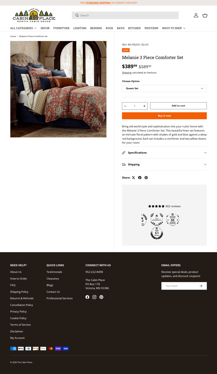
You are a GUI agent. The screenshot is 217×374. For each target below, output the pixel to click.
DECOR (45, 28)
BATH (120, 28)
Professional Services (60, 298)
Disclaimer (16, 331)
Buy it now (164, 115)
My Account (17, 338)
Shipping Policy (19, 292)
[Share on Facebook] (140, 177)
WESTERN (151, 28)
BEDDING (96, 28)
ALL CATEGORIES (21, 28)
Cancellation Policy (21, 305)
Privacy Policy (18, 311)
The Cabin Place (24, 362)
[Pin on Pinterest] (146, 177)
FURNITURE (61, 28)
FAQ (12, 285)
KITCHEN (134, 28)
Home (13, 36)
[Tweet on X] (133, 177)
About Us (15, 272)
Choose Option (131, 81)
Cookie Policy (18, 318)
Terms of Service (20, 324)
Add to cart (178, 105)
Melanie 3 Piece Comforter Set (33, 36)
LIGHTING (79, 28)
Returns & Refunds (22, 298)
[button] (204, 15)
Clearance (53, 278)
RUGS (109, 28)
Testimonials (54, 272)
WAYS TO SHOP (172, 28)
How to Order (18, 278)
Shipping (127, 72)
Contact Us (53, 292)
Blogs (50, 285)
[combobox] (125, 15)
